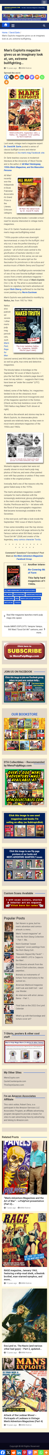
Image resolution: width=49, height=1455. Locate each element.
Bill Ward (8, 594)
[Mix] (37, 77)
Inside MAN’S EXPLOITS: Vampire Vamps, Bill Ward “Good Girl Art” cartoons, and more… (23, 629)
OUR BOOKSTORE (24, 714)
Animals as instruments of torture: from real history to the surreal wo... (30, 977)
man (17, 598)
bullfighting (19, 594)
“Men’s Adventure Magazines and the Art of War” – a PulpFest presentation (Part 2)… (24, 1201)
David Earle (9, 598)
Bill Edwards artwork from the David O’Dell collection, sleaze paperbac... (30, 967)
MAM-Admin (26, 68)
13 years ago (11, 1283)
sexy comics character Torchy (27, 539)
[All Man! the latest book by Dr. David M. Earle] (29, 175)
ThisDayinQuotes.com (14, 1085)
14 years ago (11, 1425)
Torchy (18, 602)
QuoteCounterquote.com (15, 1081)
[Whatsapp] (42, 77)
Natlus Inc (9, 602)
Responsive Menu (44, 3)
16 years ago (11, 68)
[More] (6, 82)
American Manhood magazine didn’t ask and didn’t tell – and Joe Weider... (29, 988)
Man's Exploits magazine (30, 598)
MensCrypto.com (11, 1077)
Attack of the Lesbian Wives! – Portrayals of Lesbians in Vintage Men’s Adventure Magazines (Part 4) (23, 1418)
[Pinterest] (27, 77)
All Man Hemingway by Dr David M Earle (20, 590)
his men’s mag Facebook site (31, 153)
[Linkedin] (21, 77)
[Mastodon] (32, 77)
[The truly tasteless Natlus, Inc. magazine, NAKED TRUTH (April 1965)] (28, 305)
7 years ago (11, 1208)
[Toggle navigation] (13, 26)
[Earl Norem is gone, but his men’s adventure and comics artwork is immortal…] (9, 927)
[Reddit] (16, 77)
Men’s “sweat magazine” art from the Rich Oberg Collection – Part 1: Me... (30, 936)
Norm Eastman (29, 292)
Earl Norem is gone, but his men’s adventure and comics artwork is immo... (29, 926)
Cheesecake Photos (33, 594)
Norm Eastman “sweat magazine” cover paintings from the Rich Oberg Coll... (30, 947)
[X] (11, 77)
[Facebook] (6, 77)
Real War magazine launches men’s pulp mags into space (25, 616)
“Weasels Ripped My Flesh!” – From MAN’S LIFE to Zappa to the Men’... (30, 957)
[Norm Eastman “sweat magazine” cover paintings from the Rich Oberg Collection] (9, 947)
